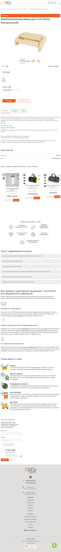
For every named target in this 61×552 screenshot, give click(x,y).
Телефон (3, 437)
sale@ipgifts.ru (25, 328)
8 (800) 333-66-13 (26, 330)
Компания (30, 497)
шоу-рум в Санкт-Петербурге (15, 315)
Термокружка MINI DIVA (11, 188)
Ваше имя (3, 430)
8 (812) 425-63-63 (39, 330)
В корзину (9, 100)
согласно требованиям (28, 347)
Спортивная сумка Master (32, 185)
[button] (18, 61)
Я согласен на (9, 444)
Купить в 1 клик (23, 100)
